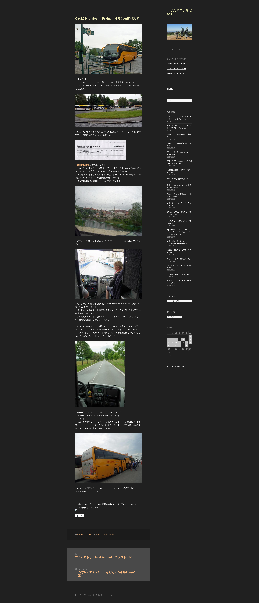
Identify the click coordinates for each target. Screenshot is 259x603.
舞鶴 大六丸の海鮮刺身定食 (177, 179)
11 (176, 342)
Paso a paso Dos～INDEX (176, 68)
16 (169, 346)
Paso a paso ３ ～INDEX (176, 64)
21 (187, 346)
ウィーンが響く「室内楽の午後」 (179, 259)
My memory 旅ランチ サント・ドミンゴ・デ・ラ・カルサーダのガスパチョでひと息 (179, 232)
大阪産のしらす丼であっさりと (178, 274)
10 (172, 342)
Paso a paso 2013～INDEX (177, 73)
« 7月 (172, 355)
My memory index (173, 49)
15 (190, 342)
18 (176, 346)
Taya (90, 534)
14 (187, 342)
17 (172, 346)
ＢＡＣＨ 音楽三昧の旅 (105, 534)
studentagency (83, 165)
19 (179, 346)
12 (179, 342)
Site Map (170, 89)
